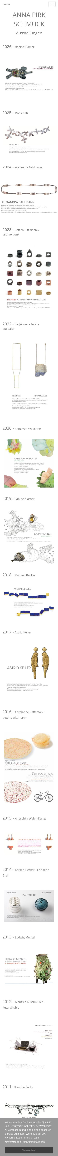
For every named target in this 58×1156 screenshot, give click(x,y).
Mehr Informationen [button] (34, 1142)
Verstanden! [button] (29, 1150)
